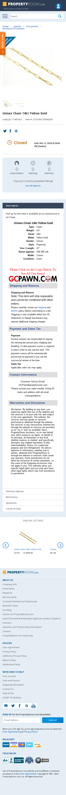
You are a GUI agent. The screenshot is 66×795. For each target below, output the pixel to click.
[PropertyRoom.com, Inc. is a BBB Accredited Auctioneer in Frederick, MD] (14, 760)
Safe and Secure (11, 680)
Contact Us (8, 689)
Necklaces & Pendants (13, 28)
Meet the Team (10, 605)
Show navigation (6, 15)
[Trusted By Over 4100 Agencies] (30, 760)
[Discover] (37, 744)
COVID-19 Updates (12, 697)
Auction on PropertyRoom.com (18, 614)
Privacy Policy (9, 651)
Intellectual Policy (11, 664)
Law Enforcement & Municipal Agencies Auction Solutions (32, 618)
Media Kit (7, 592)
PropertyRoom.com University (18, 635)
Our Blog (7, 609)
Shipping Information (13, 684)
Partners (7, 622)
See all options (33, 185)
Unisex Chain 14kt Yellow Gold (27, 549)
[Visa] (14, 744)
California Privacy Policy (15, 655)
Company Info (10, 584)
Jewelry (17, 26)
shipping (42, 307)
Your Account (9, 676)
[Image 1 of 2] (33, 66)
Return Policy (9, 660)
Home (6, 26)
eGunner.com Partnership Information (22, 627)
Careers (7, 631)
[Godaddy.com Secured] (42, 760)
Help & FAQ (8, 693)
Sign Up (53, 720)
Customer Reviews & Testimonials (20, 601)
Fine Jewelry (32, 26)
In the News (9, 588)
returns (14, 311)
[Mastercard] (22, 744)
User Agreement (11, 647)
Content (3, 43)
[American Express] (30, 744)
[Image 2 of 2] (19, 103)
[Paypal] (6, 744)
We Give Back (10, 597)
